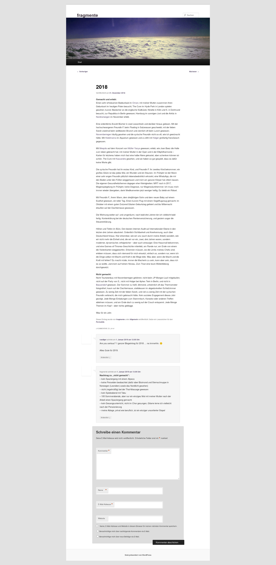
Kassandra (121, 158)
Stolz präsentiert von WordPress (138, 555)
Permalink (100, 322)
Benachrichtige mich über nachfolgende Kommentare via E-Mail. (124, 531)
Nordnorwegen (103, 116)
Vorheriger (82, 71)
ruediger (103, 339)
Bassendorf (101, 284)
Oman (135, 102)
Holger (156, 137)
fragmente (87, 15)
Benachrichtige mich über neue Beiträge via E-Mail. (119, 536)
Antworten (105, 357)
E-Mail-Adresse (105, 504)
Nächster (194, 71)
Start (80, 62)
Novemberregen (103, 134)
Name (102, 490)
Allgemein (134, 319)
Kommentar (104, 450)
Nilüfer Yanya (134, 148)
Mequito (103, 148)
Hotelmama (110, 137)
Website (101, 518)
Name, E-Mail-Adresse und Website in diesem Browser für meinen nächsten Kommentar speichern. (138, 526)
